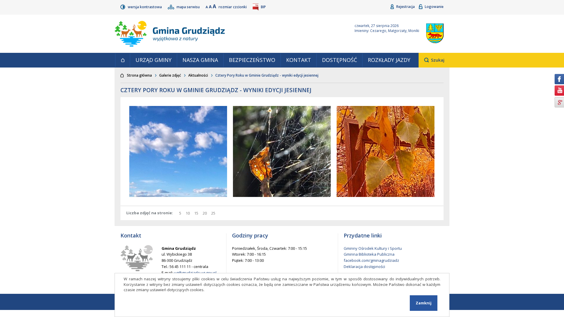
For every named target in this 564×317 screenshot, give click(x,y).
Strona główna (122, 60)
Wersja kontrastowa (145, 6)
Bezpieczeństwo (252, 59)
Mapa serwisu (189, 6)
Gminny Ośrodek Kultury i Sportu (373, 248)
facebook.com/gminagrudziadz (371, 260)
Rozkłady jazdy (389, 59)
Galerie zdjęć (170, 75)
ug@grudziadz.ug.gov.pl (195, 272)
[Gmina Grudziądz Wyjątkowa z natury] (228, 34)
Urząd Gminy (153, 59)
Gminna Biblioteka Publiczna (369, 254)
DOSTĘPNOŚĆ (339, 59)
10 (188, 213)
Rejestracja (406, 6)
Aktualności (198, 75)
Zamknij (424, 303)
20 (205, 213)
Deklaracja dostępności (364, 266)
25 (214, 213)
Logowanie (434, 6)
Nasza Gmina (200, 59)
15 (197, 213)
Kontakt (298, 59)
